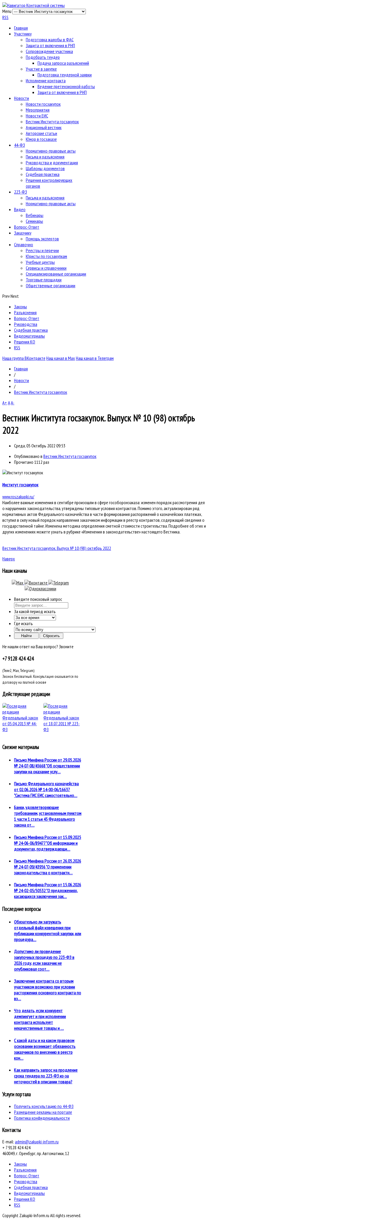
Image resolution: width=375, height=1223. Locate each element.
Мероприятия (38, 110)
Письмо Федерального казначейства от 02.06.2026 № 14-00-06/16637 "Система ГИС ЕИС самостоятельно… (46, 789)
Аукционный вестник (44, 127)
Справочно (23, 244)
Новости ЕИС (37, 116)
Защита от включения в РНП (50, 45)
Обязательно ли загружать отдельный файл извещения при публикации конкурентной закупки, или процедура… (47, 930)
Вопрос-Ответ (26, 227)
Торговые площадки (44, 280)
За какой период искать (35, 611)
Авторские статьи (41, 133)
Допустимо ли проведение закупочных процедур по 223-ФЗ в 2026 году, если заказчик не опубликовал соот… (44, 960)
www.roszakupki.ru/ (18, 497)
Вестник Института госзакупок (52, 121)
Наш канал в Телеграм (95, 358)
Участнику (23, 34)
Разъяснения (25, 312)
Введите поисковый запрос (38, 599)
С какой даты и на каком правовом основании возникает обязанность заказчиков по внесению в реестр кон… (45, 1049)
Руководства (25, 324)
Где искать (23, 623)
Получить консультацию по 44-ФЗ (44, 1106)
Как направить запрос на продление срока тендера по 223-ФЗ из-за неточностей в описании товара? (46, 1076)
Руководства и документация (52, 162)
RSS (5, 17)
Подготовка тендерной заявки (65, 75)
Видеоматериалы (29, 336)
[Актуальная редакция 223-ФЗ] (62, 717)
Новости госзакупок (43, 104)
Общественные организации (50, 285)
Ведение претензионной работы (66, 86)
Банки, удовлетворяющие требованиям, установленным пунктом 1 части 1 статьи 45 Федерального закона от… (47, 816)
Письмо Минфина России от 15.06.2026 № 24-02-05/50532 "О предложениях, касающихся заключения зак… (47, 890)
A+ (4, 403)
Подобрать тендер (43, 57)
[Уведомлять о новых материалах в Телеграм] (58, 583)
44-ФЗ (19, 145)
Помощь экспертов (42, 239)
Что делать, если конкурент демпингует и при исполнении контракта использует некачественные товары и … (40, 1019)
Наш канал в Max (60, 358)
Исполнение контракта (46, 80)
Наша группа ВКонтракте (23, 358)
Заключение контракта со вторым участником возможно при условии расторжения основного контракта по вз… (47, 989)
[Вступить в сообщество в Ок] (40, 588)
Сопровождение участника (49, 51)
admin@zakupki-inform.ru (37, 1142)
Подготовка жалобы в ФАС (50, 39)
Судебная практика (42, 174)
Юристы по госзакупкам (46, 256)
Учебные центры (40, 262)
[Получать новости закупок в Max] (18, 583)
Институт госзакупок (20, 485)
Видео (19, 209)
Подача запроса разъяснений (63, 63)
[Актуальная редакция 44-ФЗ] (21, 717)
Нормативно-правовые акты (51, 151)
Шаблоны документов (45, 168)
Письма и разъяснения (45, 157)
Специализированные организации (56, 274)
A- (12, 403)
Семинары (34, 221)
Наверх (8, 559)
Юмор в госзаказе (41, 139)
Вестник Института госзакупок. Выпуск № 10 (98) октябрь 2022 (56, 548)
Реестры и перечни (42, 250)
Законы (20, 306)
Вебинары (34, 215)
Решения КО (24, 342)
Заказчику (22, 233)
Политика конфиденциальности (42, 1118)
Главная (21, 28)
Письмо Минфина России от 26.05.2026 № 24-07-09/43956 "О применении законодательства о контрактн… (47, 866)
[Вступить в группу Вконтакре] (36, 583)
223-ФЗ (20, 192)
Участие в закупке (41, 69)
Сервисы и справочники (46, 268)
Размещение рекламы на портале (43, 1112)
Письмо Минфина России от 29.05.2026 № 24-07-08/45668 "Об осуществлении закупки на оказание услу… (47, 765)
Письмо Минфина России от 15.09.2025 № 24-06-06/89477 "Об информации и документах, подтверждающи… (47, 843)
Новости (21, 98)
